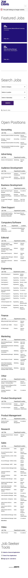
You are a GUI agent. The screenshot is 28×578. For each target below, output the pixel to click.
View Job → (7, 38)
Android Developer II (5, 274)
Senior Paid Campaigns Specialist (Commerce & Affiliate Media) (6, 364)
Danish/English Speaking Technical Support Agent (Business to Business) (6, 215)
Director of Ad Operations (7, 159)
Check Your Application (10, 555)
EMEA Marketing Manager (7, 354)
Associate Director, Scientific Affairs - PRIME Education (6, 245)
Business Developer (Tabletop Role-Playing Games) (6, 196)
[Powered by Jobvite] (14, 568)
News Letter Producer (6, 173)
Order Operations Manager (7, 493)
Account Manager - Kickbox (7, 460)
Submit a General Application (11, 552)
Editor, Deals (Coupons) (6, 253)
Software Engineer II (5, 293)
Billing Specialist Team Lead (7, 321)
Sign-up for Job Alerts (9, 558)
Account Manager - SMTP (7, 464)
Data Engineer (4, 280)
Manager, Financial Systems (7, 142)
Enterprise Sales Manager (7, 478)
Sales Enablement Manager (7, 514)
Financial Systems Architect (7, 135)
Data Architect (4, 277)
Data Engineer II (4, 282)
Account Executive (5, 448)
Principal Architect (5, 288)
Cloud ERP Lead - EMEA (6, 324)
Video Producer (4, 532)
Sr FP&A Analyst (4, 328)
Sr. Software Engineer (6, 305)
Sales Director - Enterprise (7, 499)
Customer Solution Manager (7, 468)
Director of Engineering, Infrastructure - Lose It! (6, 230)
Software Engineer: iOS (6, 301)
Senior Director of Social (6, 359)
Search (7, 103)
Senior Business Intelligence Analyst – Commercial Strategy (7, 387)
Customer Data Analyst (6, 403)
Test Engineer (4, 307)
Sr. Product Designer (5, 407)
